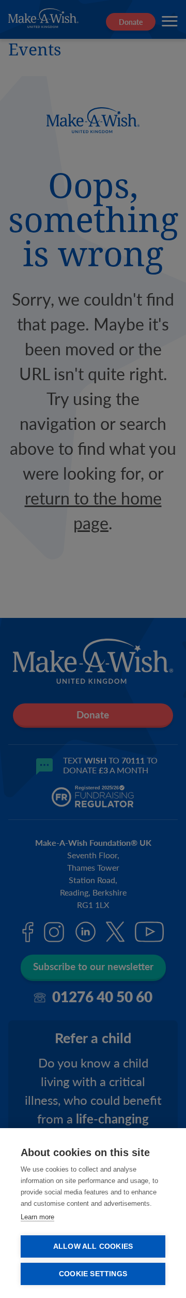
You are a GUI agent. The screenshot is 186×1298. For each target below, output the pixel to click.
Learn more (37, 1217)
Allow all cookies (93, 1246)
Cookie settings (93, 1274)
